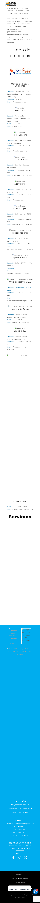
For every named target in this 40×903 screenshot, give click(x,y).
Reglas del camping (20, 883)
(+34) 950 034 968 (23, 848)
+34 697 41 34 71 (21, 507)
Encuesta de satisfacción (20, 832)
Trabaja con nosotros (20, 835)
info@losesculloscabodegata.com (20, 824)
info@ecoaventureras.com (22, 509)
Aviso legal (20, 874)
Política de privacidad (20, 879)
